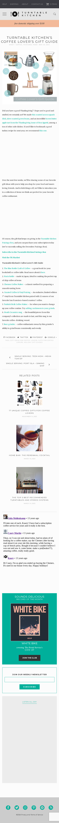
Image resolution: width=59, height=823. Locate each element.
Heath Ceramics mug (13, 312)
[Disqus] (29, 549)
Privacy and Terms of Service (32, 815)
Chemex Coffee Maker (14, 284)
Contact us (37, 4)
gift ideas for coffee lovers (23, 340)
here (43, 272)
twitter (23, 337)
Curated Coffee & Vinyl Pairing (17, 292)
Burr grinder (9, 324)
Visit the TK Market (11, 257)
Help (4, 4)
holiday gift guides (33, 342)
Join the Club (29, 658)
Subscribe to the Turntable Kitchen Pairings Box (24, 252)
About (25, 4)
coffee (19, 44)
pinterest (37, 337)
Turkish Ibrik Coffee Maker (16, 304)
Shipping (14, 4)
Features (27, 44)
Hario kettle (9, 276)
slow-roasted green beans (18, 119)
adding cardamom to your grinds (40, 308)
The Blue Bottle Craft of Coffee (17, 268)
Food (35, 44)
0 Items (53, 4)
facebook (10, 337)
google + (52, 337)
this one (43, 131)
